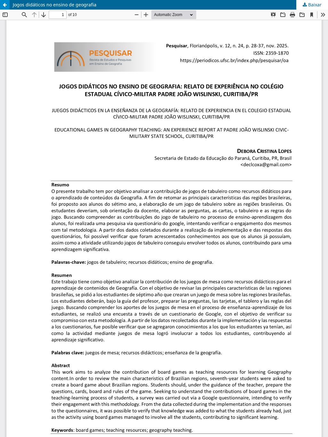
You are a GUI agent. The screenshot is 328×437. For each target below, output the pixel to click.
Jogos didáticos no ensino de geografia (54, 5)
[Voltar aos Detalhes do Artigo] (5, 5)
